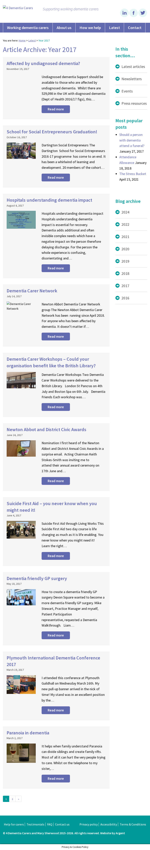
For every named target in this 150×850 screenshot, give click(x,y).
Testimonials (35, 824)
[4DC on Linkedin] (124, 16)
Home (22, 40)
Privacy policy (88, 824)
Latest (114, 27)
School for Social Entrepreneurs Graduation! (52, 132)
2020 (125, 248)
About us (64, 27)
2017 (125, 285)
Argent (120, 833)
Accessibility (108, 824)
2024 (125, 212)
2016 (125, 297)
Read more (56, 109)
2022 (125, 224)
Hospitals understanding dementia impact (49, 200)
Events (127, 91)
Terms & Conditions (133, 824)
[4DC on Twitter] (142, 16)
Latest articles (133, 66)
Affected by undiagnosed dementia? (43, 63)
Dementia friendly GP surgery (37, 578)
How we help (90, 27)
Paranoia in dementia (28, 733)
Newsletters (131, 78)
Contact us (62, 824)
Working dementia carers (28, 27)
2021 (125, 236)
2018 (125, 273)
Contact (134, 27)
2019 (125, 261)
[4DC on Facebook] (133, 16)
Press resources (134, 103)
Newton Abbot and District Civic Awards (46, 429)
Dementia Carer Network (32, 291)
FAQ (49, 824)
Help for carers (14, 824)
